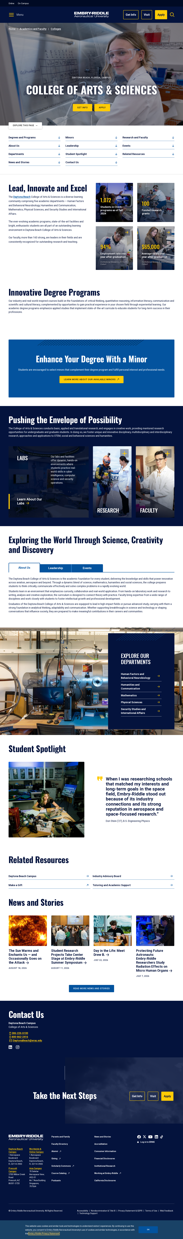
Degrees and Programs (22, 137)
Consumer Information (105, 1151)
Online (11, 3)
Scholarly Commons (61, 1166)
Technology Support (88, 1213)
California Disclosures (105, 1180)
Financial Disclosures (104, 1158)
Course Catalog (58, 1173)
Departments (16, 154)
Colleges (56, 29)
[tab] (24, 567)
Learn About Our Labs (29, 501)
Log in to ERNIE (147, 1142)
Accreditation (100, 1144)
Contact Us (72, 162)
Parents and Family (60, 1137)
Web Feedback (166, 1211)
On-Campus (23, 3)
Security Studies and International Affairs (133, 711)
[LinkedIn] (10, 1046)
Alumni (54, 1151)
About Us (14, 145)
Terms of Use (151, 1211)
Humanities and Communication (130, 686)
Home (12, 29)
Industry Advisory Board (107, 876)
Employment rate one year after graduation (113, 250)
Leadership (72, 145)
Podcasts (56, 1180)
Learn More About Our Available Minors (90, 379)
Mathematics (129, 695)
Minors (69, 137)
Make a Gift (15, 885)
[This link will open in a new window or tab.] (139, 1136)
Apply (102, 107)
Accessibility (82, 1211)
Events (126, 145)
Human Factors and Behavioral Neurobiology (135, 675)
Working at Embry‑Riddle (106, 1173)
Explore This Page (23, 125)
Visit (147, 14)
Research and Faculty (135, 137)
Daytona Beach (21, 196)
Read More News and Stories (91, 988)
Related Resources (134, 154)
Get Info (131, 14)
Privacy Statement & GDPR (130, 1211)
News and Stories (19, 162)
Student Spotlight (76, 154)
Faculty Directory (59, 1144)
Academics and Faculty (33, 29)
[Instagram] (17, 1046)
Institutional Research (104, 1166)
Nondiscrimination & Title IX (103, 1211)
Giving (54, 1158)
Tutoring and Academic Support (112, 885)
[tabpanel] (91, 595)
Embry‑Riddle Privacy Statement (44, 1233)
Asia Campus (35, 1168)
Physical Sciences (131, 702)
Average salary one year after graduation (154, 250)
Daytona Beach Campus (22, 876)
